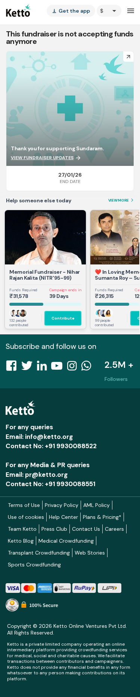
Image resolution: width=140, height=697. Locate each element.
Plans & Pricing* (102, 517)
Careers (114, 529)
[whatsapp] (88, 368)
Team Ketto (22, 529)
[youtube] (59, 368)
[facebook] (13, 368)
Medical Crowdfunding (66, 540)
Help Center (63, 517)
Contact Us (86, 529)
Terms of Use (24, 505)
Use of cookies (26, 517)
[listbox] (71, 10)
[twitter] (29, 368)
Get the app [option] (71, 10)
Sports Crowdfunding (34, 564)
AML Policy (96, 505)
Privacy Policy (61, 505)
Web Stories (90, 552)
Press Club (54, 529)
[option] (109, 11)
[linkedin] (44, 368)
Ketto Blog (21, 540)
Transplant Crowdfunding (39, 552)
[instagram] (74, 368)
